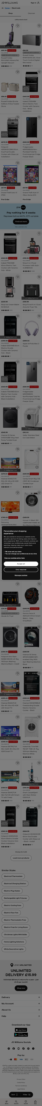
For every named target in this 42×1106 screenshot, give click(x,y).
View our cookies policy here (14, 558)
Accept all (21, 564)
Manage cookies (21, 575)
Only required (21, 569)
